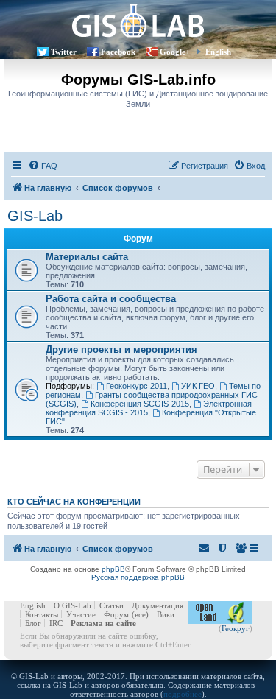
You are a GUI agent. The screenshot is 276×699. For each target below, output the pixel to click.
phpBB (113, 569)
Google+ (175, 51)
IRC (56, 623)
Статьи (111, 605)
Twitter (64, 51)
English (218, 51)
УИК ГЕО (198, 386)
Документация (157, 605)
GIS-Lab (35, 216)
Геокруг (236, 628)
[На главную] (138, 20)
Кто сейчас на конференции (74, 501)
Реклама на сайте (103, 623)
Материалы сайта (87, 256)
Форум (116, 614)
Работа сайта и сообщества (111, 298)
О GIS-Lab (72, 605)
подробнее (182, 693)
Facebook (118, 51)
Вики (165, 614)
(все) (140, 614)
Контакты (41, 614)
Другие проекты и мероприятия (121, 349)
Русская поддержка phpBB (138, 577)
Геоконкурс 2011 (136, 386)
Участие (81, 614)
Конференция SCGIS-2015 (140, 403)
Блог (33, 623)
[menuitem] (42, 166)
